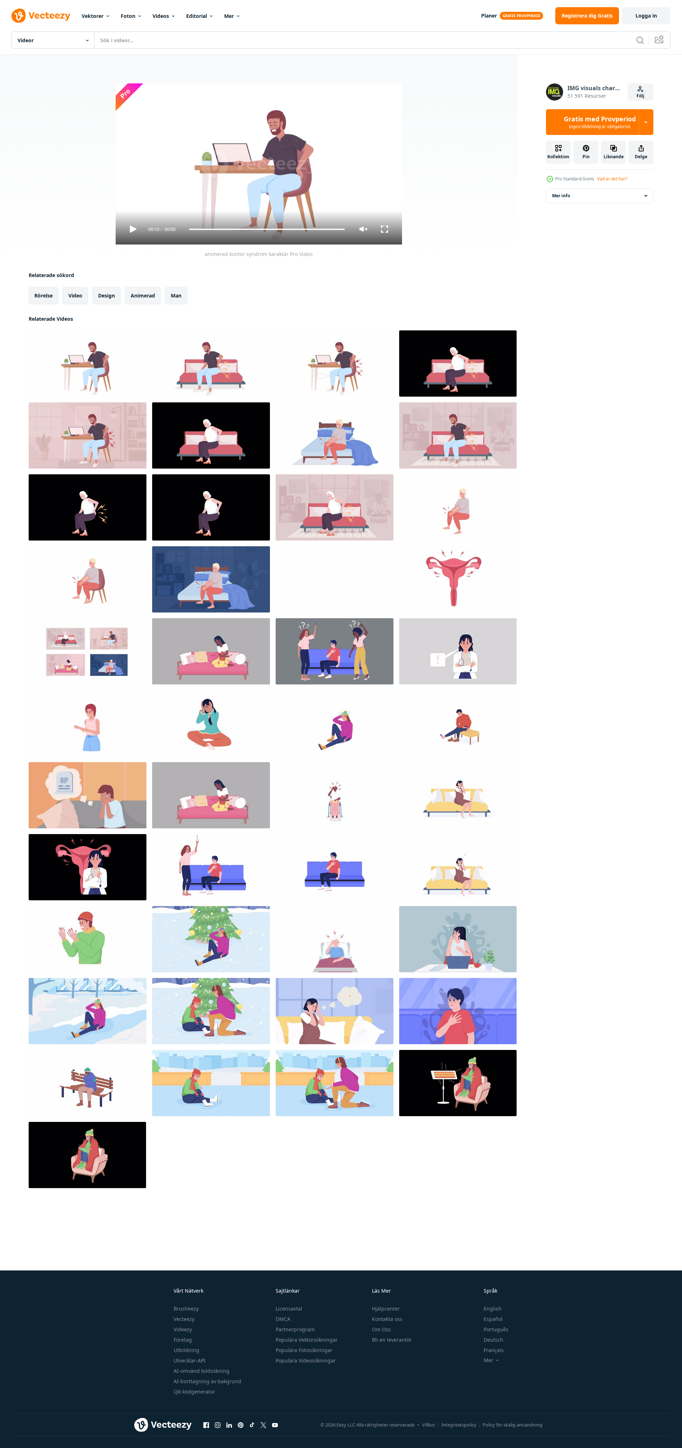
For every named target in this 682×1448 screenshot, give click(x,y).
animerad (143, 295)
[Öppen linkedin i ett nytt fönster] (229, 1425)
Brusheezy (186, 1308)
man (176, 295)
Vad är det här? (612, 179)
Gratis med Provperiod (600, 122)
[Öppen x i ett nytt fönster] (263, 1425)
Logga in (646, 15)
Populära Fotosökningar (304, 1350)
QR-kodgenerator (194, 1391)
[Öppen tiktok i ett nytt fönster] (252, 1425)
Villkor (428, 1425)
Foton (128, 16)
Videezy (183, 1329)
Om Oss (381, 1329)
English (493, 1308)
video (75, 295)
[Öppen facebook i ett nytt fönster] (206, 1425)
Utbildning (186, 1350)
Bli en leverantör (392, 1339)
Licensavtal (289, 1308)
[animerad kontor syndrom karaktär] (87, 363)
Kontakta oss (387, 1319)
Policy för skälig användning (512, 1425)
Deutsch (493, 1339)
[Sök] (640, 40)
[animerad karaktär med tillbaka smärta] (87, 507)
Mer (229, 16)
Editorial (196, 16)
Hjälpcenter (386, 1308)
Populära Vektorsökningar (307, 1339)
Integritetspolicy (459, 1425)
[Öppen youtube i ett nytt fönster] (275, 1425)
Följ (640, 96)
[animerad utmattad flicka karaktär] (211, 723)
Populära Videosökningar (306, 1360)
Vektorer (92, 16)
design (106, 295)
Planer (489, 15)
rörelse (43, 295)
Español (493, 1319)
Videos (161, 16)
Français (494, 1350)
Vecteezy (184, 1319)
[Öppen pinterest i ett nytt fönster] (240, 1425)
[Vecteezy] (40, 16)
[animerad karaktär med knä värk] (87, 579)
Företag (183, 1339)
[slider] (267, 229)
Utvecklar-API (189, 1360)
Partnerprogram (295, 1329)
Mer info (561, 196)
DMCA (283, 1319)
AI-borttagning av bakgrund (207, 1381)
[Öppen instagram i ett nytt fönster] (218, 1425)
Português (496, 1329)
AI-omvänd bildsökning (201, 1370)
